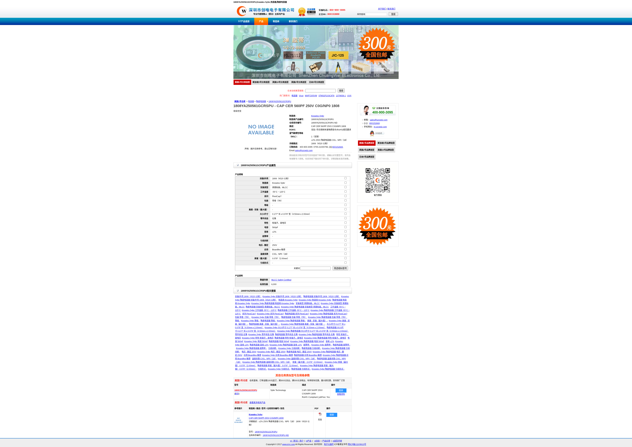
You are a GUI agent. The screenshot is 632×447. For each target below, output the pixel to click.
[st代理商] (241, 17)
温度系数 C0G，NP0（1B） (264, 359)
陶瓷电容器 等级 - (268, 321)
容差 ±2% (330, 341)
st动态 (317, 441)
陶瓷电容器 (261, 101)
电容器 (294, 96)
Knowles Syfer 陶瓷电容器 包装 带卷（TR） (327, 317)
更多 (237, 394)
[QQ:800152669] (378, 137)
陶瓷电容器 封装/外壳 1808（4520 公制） (321, 296)
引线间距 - (272, 348)
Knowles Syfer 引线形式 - (279, 369)
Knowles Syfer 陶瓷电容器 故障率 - (251, 348)
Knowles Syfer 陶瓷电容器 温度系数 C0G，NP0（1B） (266, 362)
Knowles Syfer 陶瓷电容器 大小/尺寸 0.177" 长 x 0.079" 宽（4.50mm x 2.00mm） (313, 331)
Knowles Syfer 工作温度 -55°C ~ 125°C (259, 310)
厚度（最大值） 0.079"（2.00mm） (308, 362)
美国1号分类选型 (242, 82)
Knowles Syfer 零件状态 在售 (261, 334)
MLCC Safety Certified (281, 280)
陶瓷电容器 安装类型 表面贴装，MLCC (263, 307)
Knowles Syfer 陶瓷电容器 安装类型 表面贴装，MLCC (305, 307)
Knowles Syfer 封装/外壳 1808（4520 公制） (282, 296)
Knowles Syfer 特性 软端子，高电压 (258, 338)
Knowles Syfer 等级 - (250, 321)
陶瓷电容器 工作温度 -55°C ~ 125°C (294, 310)
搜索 (341, 390)
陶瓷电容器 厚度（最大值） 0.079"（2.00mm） (278, 365)
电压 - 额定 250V (249, 352)
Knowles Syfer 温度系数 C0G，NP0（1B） (297, 359)
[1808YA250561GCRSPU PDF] (320, 414)
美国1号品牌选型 (366, 143)
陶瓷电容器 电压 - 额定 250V (299, 352)
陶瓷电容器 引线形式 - (301, 369)
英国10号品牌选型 (386, 150)
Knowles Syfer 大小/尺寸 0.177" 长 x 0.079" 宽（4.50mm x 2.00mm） (295, 327)
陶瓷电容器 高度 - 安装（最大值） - (264, 324)
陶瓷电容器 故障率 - (341, 345)
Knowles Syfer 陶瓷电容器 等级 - (291, 321)
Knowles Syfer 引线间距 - (289, 348)
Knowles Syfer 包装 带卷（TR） (265, 317)
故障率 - (306, 345)
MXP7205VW (311, 96)
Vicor (301, 96)
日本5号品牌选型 (366, 157)
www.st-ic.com (288, 444)
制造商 (276, 21)
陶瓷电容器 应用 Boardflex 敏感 (308, 355)
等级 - (237, 321)
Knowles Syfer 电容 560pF (256, 341)
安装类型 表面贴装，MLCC (308, 303)
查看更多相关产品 (257, 402)
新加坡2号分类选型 (261, 82)
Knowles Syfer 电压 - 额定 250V (271, 352)
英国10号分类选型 (280, 82)
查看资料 (341, 394)
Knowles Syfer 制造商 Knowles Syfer (315, 300)
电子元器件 (329, 444)
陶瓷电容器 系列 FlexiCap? (297, 314)
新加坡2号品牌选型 (386, 143)
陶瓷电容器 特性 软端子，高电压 (289, 338)
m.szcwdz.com (380, 127)
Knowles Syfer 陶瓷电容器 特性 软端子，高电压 (325, 338)
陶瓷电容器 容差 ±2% (259, 345)
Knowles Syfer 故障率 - (321, 345)
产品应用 (326, 441)
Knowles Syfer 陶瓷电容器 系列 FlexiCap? (328, 314)
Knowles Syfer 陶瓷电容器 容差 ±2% (286, 345)
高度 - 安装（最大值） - (317, 321)
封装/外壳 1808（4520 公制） (248, 296)
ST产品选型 (244, 21)
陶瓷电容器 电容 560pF (279, 341)
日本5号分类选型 (316, 82)
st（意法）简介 (296, 441)
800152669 (337, 147)
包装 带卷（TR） (242, 317)
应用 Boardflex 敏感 (252, 355)
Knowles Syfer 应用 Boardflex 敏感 (277, 355)
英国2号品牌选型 (366, 150)
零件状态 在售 (241, 334)
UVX (349, 96)
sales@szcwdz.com (304, 150)
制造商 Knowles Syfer (288, 300)
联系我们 (391, 9)
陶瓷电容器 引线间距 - (311, 348)
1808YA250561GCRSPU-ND (276, 435)
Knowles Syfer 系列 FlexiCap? (270, 314)
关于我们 (382, 9)
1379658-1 (341, 96)
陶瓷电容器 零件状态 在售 (286, 334)
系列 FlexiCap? (249, 314)
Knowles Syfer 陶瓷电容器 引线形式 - (328, 369)
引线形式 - (262, 369)
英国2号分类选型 (298, 82)
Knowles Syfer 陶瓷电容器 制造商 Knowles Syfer (272, 303)
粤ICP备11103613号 (357, 444)
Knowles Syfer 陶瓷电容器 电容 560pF (307, 341)
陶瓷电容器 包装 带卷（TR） (294, 317)
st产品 (308, 441)
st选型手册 (337, 441)
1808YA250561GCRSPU (280, 101)
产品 (261, 21)
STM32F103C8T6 (326, 96)
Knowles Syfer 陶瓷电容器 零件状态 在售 (317, 334)
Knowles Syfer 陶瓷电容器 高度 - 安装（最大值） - (303, 324)
